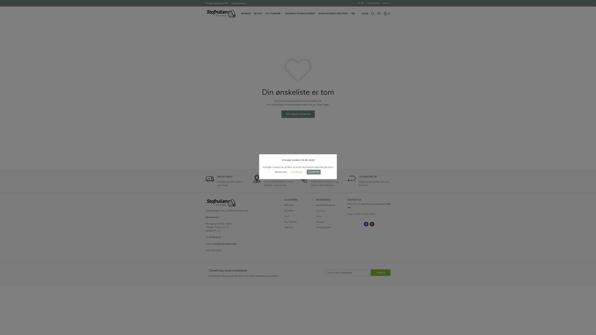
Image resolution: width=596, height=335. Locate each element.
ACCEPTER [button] (314, 172)
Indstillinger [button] (297, 171)
